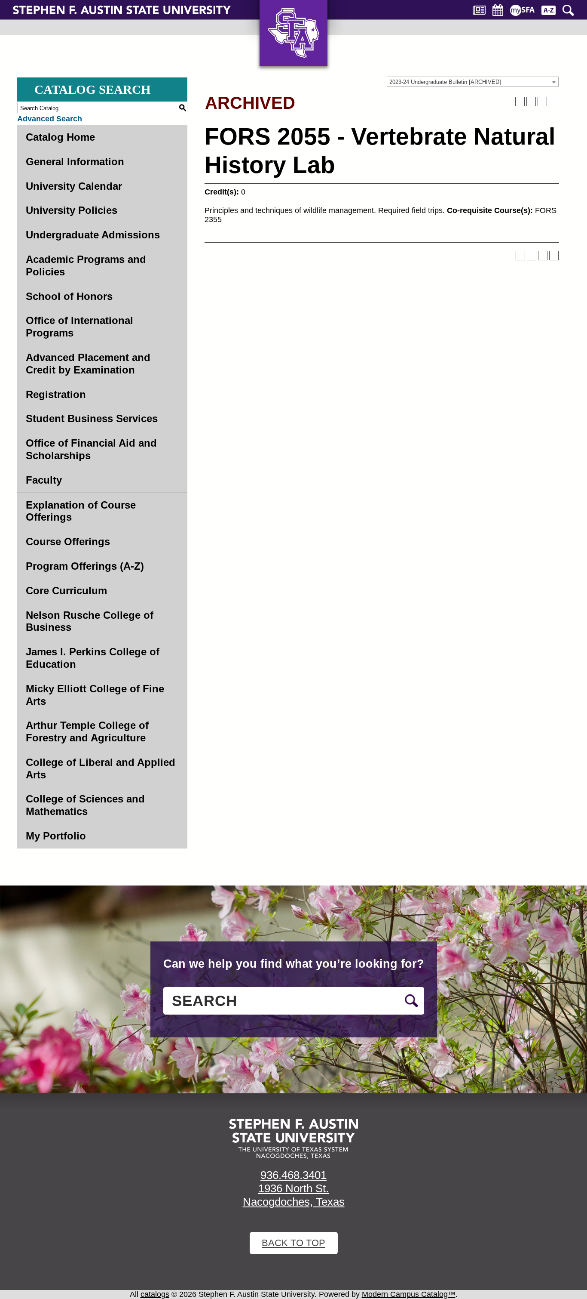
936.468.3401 (293, 1175)
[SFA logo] (293, 1139)
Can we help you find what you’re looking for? (293, 963)
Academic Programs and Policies (86, 265)
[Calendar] (497, 10)
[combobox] (473, 82)
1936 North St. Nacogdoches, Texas (294, 1195)
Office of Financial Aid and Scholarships (91, 449)
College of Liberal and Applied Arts (100, 768)
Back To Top (293, 1242)
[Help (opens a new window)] (553, 101)
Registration (56, 394)
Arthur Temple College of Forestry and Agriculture (87, 731)
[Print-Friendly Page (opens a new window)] (542, 101)
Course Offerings (68, 541)
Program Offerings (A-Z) (85, 566)
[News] (479, 10)
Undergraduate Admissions (93, 235)
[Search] (568, 10)
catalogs (155, 1294)
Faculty (44, 480)
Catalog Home (60, 137)
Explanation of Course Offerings (81, 511)
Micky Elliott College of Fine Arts (95, 695)
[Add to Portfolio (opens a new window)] (520, 101)
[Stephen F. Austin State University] (122, 9)
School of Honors (69, 296)
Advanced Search (49, 118)
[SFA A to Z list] (548, 10)
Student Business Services (92, 418)
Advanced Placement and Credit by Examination (88, 364)
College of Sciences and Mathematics (85, 805)
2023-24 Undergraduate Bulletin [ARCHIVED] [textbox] (445, 82)
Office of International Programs (79, 327)
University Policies (71, 210)
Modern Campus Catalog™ (409, 1294)
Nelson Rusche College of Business (89, 621)
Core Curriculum (66, 590)
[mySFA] (522, 10)
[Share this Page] (531, 101)
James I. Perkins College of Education (92, 658)
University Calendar (74, 186)
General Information (75, 161)
